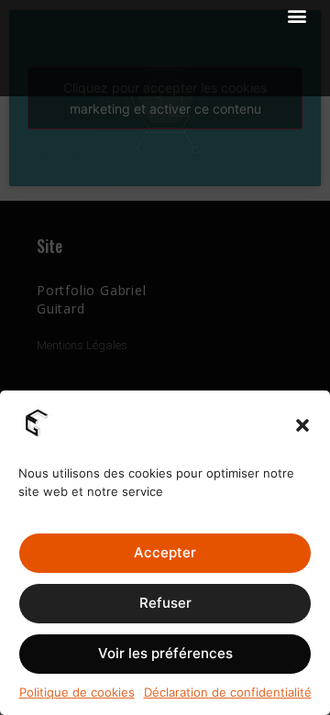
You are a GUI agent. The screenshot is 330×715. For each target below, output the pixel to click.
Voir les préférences (165, 653)
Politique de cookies (77, 692)
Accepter (165, 552)
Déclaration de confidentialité (228, 692)
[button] (302, 425)
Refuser (165, 602)
